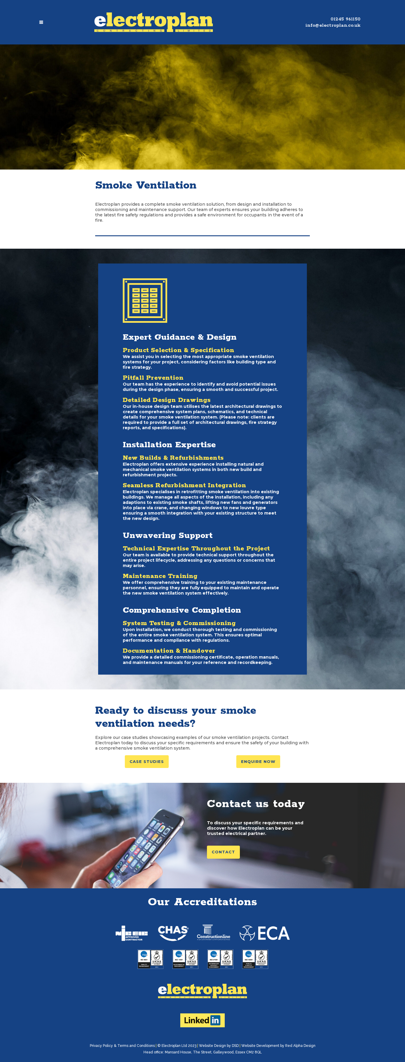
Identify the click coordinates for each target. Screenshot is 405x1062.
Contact (223, 851)
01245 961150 (346, 19)
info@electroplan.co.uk (333, 25)
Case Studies (147, 761)
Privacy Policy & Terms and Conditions (122, 1046)
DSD (235, 1046)
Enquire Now (258, 761)
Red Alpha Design (300, 1046)
